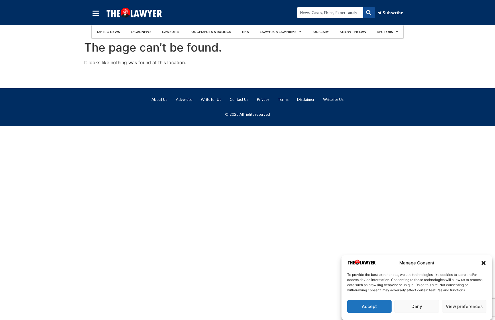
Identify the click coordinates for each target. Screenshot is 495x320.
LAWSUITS (170, 32)
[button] (483, 263)
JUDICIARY (320, 32)
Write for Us (211, 99)
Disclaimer (306, 99)
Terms (283, 99)
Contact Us (239, 99)
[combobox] (330, 12)
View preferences (464, 306)
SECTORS (385, 32)
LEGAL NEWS (141, 32)
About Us (159, 99)
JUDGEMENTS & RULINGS (210, 32)
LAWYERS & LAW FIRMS (278, 32)
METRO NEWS (108, 32)
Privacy (263, 99)
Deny (416, 306)
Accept (369, 306)
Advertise (184, 99)
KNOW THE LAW (353, 32)
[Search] (369, 12)
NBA (245, 32)
